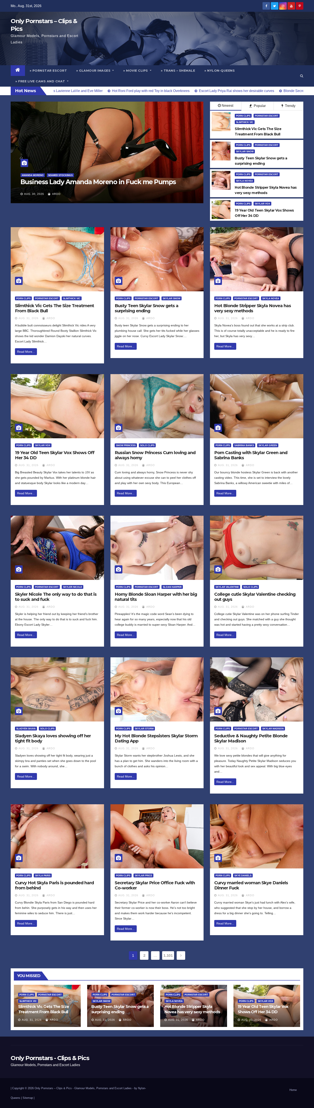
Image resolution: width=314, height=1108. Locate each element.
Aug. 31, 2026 (28, 318)
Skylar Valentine (227, 587)
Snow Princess (126, 445)
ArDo (55, 194)
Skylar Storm (144, 728)
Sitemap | (28, 1097)
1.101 (168, 955)
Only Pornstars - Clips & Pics (50, 1058)
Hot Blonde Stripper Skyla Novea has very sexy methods (252, 308)
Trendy (289, 106)
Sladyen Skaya (26, 728)
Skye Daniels (242, 875)
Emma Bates (29, 175)
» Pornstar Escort (48, 71)
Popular (259, 106)
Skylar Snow (245, 151)
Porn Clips (243, 115)
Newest (227, 105)
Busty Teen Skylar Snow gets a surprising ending (146, 308)
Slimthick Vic (244, 122)
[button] (301, 76)
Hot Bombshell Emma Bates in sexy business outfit (98, 182)
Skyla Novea (244, 180)
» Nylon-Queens (219, 71)
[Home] (18, 70)
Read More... (26, 351)
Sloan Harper (172, 587)
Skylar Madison (273, 728)
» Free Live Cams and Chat (40, 81)
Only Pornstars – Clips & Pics (53, 1088)
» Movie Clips (136, 71)
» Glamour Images (94, 71)
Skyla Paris (42, 875)
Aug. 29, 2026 (34, 194)
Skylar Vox (262, 203)
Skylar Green (267, 445)
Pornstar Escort (266, 115)
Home (293, 1090)
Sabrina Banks (244, 445)
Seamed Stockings (54, 175)
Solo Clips (147, 445)
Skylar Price (143, 875)
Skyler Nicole (72, 587)
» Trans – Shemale (178, 71)
